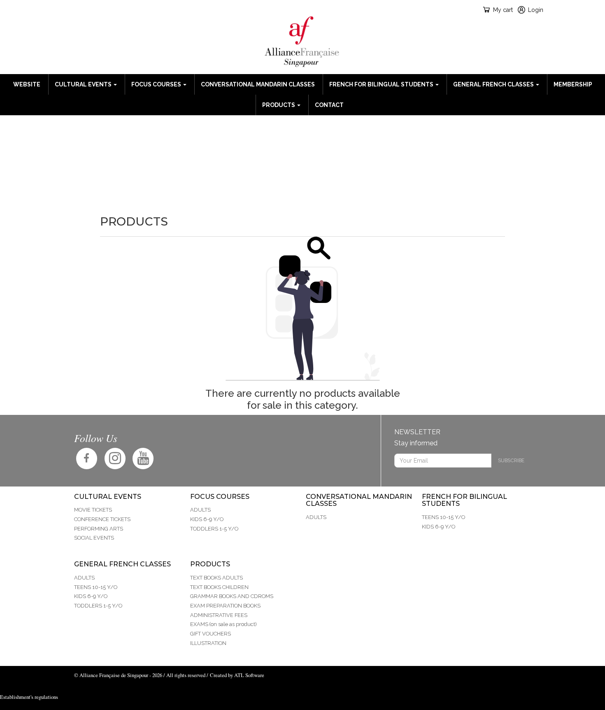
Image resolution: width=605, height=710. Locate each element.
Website (26, 84)
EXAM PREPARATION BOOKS (225, 606)
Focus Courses (156, 84)
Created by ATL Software (237, 675)
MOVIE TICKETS (93, 510)
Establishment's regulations (29, 697)
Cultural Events (84, 84)
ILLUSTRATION (208, 643)
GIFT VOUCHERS (210, 634)
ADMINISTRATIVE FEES (218, 615)
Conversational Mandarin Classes (258, 84)
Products (279, 105)
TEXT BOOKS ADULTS (216, 578)
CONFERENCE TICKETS (102, 519)
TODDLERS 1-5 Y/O (214, 529)
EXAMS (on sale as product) (223, 624)
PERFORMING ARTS (98, 529)
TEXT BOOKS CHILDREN (219, 587)
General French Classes (494, 84)
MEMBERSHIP (573, 84)
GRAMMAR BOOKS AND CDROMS (231, 596)
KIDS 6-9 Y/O (206, 519)
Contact (329, 105)
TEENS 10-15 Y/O (443, 517)
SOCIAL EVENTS (94, 538)
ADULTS (200, 510)
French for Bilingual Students (382, 84)
